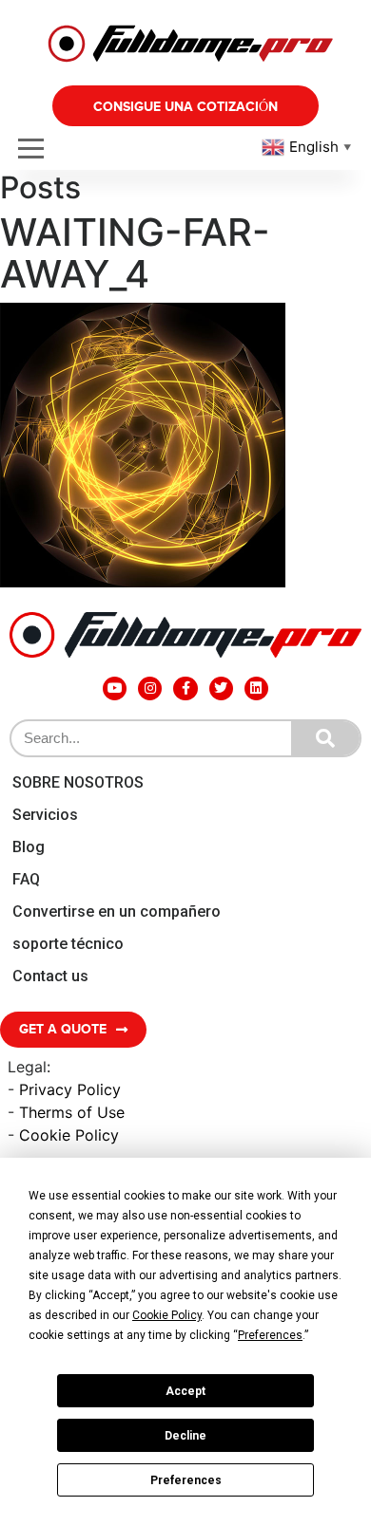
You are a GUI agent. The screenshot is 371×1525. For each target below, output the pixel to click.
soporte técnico (68, 944)
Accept (185, 1391)
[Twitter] (221, 688)
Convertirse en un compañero (116, 911)
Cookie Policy (69, 1134)
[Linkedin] (256, 688)
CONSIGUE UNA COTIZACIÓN (185, 107)
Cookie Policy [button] (167, 1315)
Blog (28, 847)
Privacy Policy (70, 1089)
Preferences (186, 1480)
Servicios (45, 815)
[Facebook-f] (185, 688)
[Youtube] (115, 688)
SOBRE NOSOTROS (78, 782)
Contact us (50, 976)
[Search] (325, 738)
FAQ (26, 879)
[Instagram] (150, 688)
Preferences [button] (270, 1335)
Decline (185, 1435)
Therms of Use (72, 1112)
